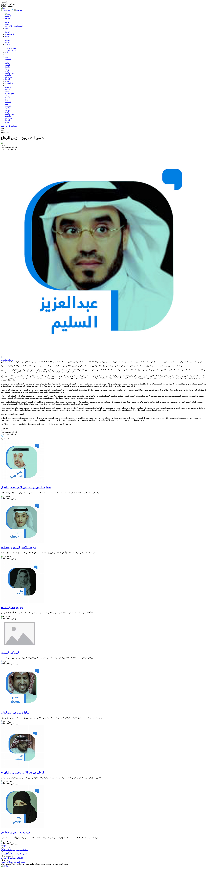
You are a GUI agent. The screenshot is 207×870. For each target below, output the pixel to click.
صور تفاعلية (9, 73)
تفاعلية (7, 67)
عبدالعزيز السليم (7, 360)
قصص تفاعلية (22, 854)
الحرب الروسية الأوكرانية (14, 26)
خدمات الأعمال (10, 48)
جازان (7, 63)
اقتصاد (7, 44)
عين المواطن (9, 83)
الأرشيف (4, 862)
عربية (7, 22)
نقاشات (8, 55)
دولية (7, 24)
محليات (7, 28)
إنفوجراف (8, 77)
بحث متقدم (5, 132)
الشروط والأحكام (13, 862)
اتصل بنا (3, 858)
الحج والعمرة (9, 34)
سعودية (7, 40)
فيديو (7, 81)
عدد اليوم (4, 126)
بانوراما (7, 79)
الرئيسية (8, 16)
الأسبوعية (8, 69)
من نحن (23, 862)
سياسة (7, 18)
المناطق (8, 59)
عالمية (7, 42)
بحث (2, 128)
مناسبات (8, 75)
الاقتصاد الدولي (10, 50)
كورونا (7, 32)
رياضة (7, 36)
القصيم (7, 65)
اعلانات (7, 71)
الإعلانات (20, 858)
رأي (6, 57)
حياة (6, 52)
